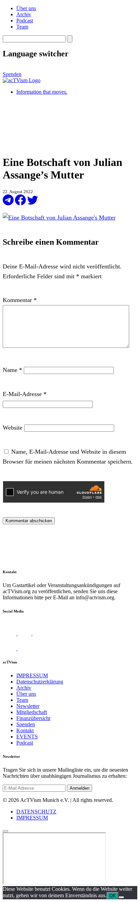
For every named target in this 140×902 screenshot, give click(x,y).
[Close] (5, 831)
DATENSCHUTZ (36, 811)
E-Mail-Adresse (25, 394)
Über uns (26, 8)
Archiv (23, 14)
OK (112, 895)
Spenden (12, 74)
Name (12, 370)
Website (12, 427)
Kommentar (20, 300)
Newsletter (27, 706)
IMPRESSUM (32, 675)
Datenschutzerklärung (39, 681)
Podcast (24, 20)
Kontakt (25, 730)
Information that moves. (41, 92)
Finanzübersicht (33, 718)
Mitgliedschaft (31, 712)
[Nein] (121, 897)
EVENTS (27, 736)
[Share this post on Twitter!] (32, 203)
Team (22, 27)
